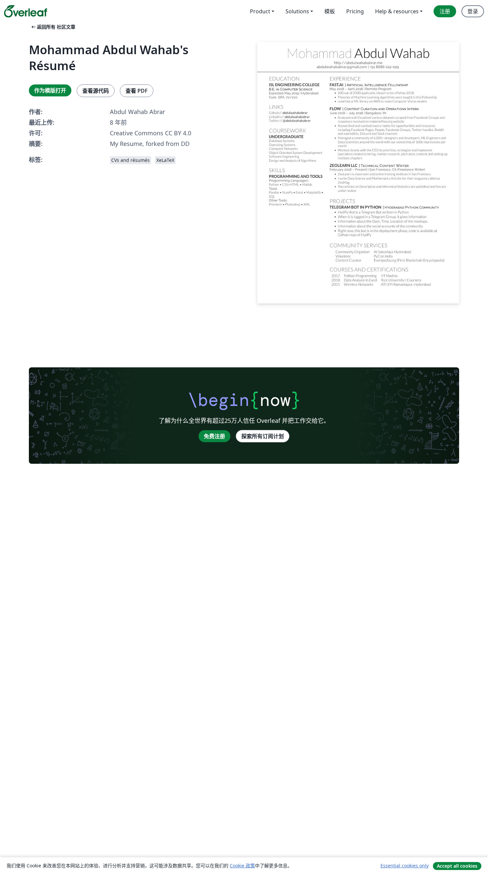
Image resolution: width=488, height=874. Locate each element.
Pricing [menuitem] (355, 11)
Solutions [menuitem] (297, 11)
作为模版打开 (50, 90)
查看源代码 (95, 90)
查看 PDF (136, 90)
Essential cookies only (404, 865)
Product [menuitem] (260, 11)
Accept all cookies (457, 866)
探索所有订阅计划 (262, 436)
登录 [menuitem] (472, 11)
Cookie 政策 (242, 865)
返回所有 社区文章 (52, 27)
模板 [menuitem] (329, 11)
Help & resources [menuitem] (397, 11)
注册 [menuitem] (445, 11)
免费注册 (214, 436)
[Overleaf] (25, 11)
